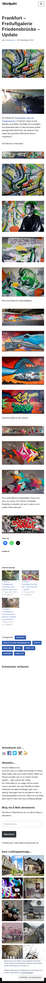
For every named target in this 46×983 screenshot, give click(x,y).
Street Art (29, 648)
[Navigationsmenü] (41, 4)
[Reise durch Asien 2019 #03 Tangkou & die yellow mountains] (33, 933)
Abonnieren (9, 834)
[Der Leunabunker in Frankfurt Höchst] (12, 911)
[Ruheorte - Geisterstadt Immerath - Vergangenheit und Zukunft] (33, 866)
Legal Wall (7, 648)
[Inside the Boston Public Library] (12, 956)
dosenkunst (10, 40)
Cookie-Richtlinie (27, 973)
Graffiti (37, 643)
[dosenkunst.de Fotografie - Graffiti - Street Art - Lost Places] (9, 4)
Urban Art (19, 653)
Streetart (7, 653)
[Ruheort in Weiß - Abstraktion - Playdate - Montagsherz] (33, 956)
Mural (18, 648)
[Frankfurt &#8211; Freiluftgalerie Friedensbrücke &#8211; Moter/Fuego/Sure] (10, 575)
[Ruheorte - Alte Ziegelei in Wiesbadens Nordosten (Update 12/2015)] (33, 889)
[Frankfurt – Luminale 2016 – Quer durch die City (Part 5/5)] (12, 889)
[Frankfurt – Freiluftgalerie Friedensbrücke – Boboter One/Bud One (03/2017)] (10, 603)
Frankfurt (20, 637)
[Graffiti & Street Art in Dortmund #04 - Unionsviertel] (12, 933)
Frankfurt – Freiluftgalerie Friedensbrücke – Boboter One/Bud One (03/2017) (9, 614)
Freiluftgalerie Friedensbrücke (16, 643)
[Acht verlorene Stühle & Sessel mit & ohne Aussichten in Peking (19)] (33, 911)
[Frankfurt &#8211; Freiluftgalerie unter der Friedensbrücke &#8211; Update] (30, 575)
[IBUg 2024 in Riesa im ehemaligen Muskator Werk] (12, 866)
